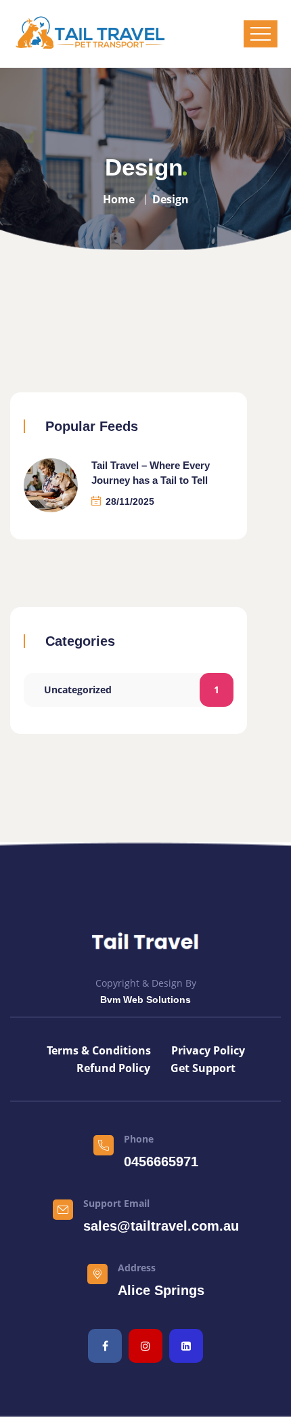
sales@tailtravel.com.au (161, 1225)
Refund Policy (113, 1068)
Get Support (203, 1068)
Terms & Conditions (99, 1050)
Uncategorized (131, 689)
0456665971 (161, 1161)
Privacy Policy (208, 1050)
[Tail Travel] (90, 34)
